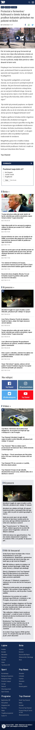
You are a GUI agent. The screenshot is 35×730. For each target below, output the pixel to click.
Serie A (3, 686)
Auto (20, 660)
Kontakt (21, 705)
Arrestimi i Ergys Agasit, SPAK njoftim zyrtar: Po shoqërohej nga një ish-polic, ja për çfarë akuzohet (17, 634)
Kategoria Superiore (7, 676)
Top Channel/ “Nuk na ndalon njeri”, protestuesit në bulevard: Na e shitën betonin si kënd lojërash (17, 448)
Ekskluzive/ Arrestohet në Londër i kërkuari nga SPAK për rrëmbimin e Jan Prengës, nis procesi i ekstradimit (17, 598)
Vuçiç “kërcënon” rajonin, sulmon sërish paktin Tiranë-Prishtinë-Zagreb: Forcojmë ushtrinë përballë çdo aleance (16, 367)
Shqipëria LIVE (5, 705)
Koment (21, 652)
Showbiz (21, 673)
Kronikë (3, 652)
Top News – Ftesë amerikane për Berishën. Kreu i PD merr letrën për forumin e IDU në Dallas (16, 456)
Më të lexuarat (12, 550)
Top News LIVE (5, 665)
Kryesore (7, 7)
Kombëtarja (4, 673)
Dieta (20, 684)
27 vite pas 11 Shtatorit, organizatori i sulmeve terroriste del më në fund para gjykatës (17, 582)
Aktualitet (4, 654)
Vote (6, 180)
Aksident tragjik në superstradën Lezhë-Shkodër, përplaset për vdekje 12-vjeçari (15, 312)
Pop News (23, 669)
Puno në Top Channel (25, 708)
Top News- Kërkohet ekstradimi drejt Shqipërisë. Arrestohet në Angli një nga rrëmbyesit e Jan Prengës (15, 430)
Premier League (6, 681)
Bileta (20, 703)
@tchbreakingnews (9, 397)
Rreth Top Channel (24, 700)
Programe (6, 696)
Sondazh (7, 163)
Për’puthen (4, 703)
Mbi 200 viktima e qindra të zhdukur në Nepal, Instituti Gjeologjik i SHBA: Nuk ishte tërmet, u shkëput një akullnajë (16, 566)
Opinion (21, 649)
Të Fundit (14, 7)
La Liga (3, 684)
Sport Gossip (5, 691)
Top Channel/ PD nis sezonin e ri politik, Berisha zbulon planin (15, 464)
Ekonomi (4, 657)
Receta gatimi (23, 686)
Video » (7, 406)
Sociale (3, 660)
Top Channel (9, 387)
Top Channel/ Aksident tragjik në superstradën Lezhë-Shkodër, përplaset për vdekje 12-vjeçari (17, 439)
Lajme (4, 645)
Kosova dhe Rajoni (24, 654)
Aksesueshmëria (24, 715)
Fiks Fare (4, 708)
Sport (4, 669)
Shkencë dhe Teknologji (26, 657)
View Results (13, 180)
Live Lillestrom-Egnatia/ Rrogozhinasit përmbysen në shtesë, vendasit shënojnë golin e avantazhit (16, 345)
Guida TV (4, 715)
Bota (2, 7)
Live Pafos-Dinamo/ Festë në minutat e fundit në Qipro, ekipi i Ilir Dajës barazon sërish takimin (15, 322)
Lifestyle (21, 676)
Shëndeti (21, 681)
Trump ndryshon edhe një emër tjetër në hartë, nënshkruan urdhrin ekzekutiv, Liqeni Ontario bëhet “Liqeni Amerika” (16, 217)
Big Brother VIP (5, 700)
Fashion (21, 678)
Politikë (3, 649)
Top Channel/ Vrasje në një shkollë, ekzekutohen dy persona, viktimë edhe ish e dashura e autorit (17, 471)
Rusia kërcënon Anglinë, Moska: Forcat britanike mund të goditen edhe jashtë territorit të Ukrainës (15, 277)
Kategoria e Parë (6, 678)
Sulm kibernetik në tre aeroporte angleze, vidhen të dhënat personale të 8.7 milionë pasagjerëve (16, 229)
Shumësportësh (6, 689)
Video (3, 662)
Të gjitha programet (7, 713)
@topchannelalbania (25, 387)
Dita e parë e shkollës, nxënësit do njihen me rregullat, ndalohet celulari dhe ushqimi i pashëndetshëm (17, 356)
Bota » (6, 191)
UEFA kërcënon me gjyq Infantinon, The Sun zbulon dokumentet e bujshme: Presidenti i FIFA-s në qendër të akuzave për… (17, 537)
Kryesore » (8, 287)
